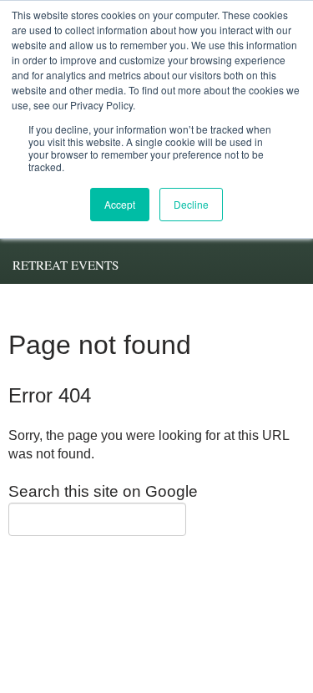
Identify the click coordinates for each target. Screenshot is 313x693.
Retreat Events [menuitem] (66, 264)
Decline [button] (191, 204)
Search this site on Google (103, 491)
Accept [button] (119, 204)
